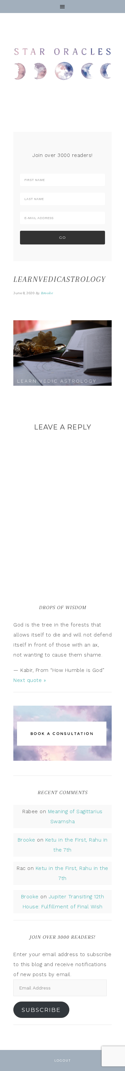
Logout (62, 1060)
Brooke (26, 840)
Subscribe (41, 1010)
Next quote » (29, 680)
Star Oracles (62, 63)
